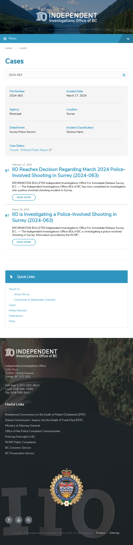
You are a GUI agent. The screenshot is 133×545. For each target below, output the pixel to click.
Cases (23, 48)
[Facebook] (8, 520)
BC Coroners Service (18, 447)
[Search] (124, 75)
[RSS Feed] (28, 520)
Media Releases (18, 310)
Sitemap (114, 533)
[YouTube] (18, 520)
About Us (14, 289)
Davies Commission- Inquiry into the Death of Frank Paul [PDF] (44, 420)
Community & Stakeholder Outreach (35, 300)
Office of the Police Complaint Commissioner (32, 431)
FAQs (12, 321)
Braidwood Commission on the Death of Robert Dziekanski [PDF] (45, 414)
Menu (12, 38)
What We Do (22, 294)
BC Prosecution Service (19, 453)
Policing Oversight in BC (20, 436)
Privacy (100, 533)
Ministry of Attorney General (22, 425)
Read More (24, 197)
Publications (16, 316)
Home (8, 48)
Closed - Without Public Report (29, 150)
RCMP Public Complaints (20, 442)
